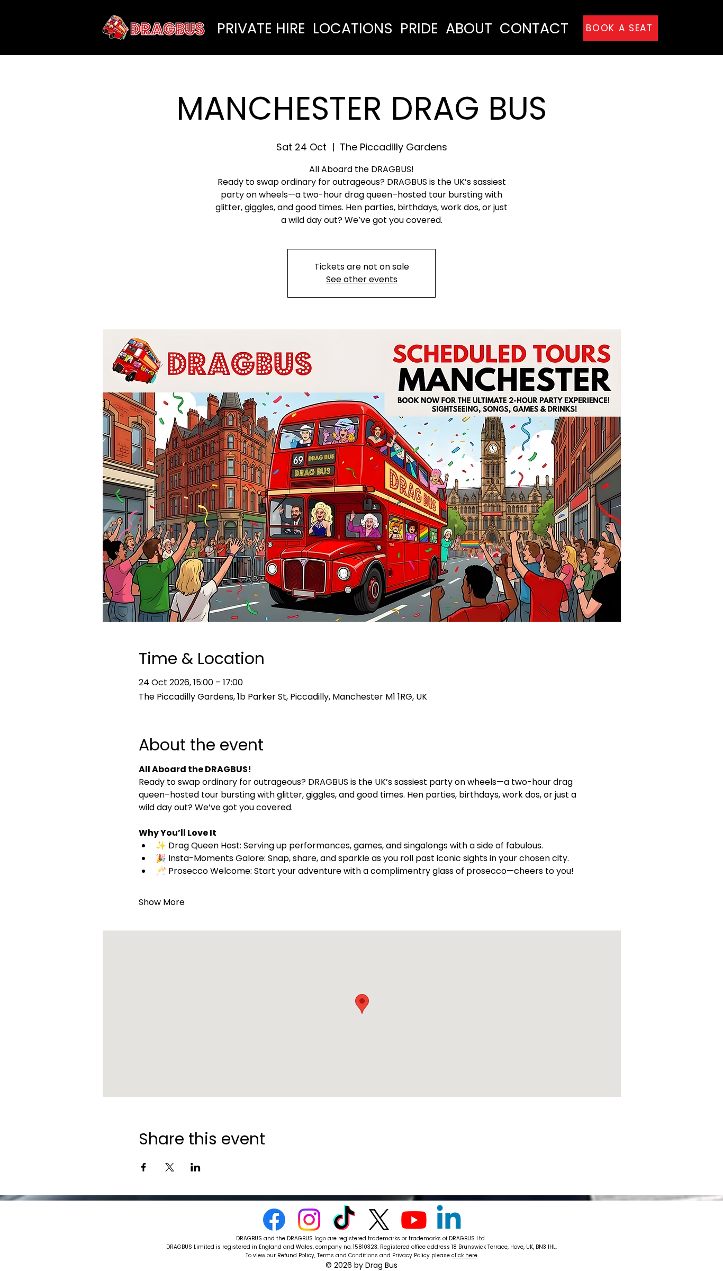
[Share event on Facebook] (144, 1167)
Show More (162, 902)
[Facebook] (274, 1219)
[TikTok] (344, 1219)
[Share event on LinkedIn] (196, 1167)
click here (464, 1255)
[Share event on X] (170, 1167)
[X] (379, 1219)
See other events (361, 279)
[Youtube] (414, 1219)
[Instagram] (309, 1219)
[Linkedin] (449, 1219)
